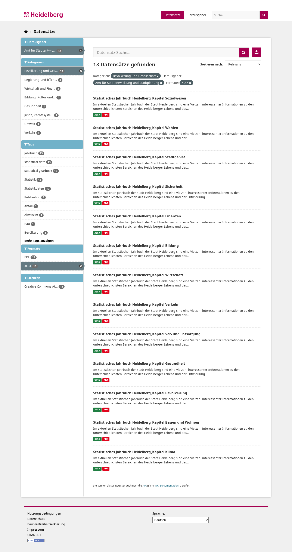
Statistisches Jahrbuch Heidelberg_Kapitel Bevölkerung (140, 393)
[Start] (26, 31)
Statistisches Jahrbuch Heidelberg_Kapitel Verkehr (136, 304)
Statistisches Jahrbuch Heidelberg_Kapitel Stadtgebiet (139, 157)
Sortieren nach (211, 64)
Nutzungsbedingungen (44, 513)
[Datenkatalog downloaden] (256, 52)
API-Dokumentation (166, 485)
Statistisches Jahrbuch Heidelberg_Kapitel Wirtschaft (138, 275)
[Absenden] (264, 14)
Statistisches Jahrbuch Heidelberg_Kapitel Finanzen (137, 216)
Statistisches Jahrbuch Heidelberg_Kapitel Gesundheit (139, 363)
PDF (106, 114)
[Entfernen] (158, 76)
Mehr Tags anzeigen (39, 241)
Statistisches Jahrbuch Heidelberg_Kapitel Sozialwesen (139, 98)
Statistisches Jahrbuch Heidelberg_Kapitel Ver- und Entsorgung (147, 334)
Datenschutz (36, 519)
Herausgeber (196, 15)
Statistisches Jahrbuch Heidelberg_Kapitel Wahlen (135, 127)
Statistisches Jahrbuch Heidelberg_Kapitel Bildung (136, 245)
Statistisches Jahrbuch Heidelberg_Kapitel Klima (134, 452)
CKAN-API (34, 535)
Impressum (35, 529)
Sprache (158, 513)
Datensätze (173, 15)
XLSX (97, 114)
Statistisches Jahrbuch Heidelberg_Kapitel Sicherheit (138, 186)
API (145, 485)
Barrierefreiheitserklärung (46, 524)
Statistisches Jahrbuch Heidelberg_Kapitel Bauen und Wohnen (146, 422)
